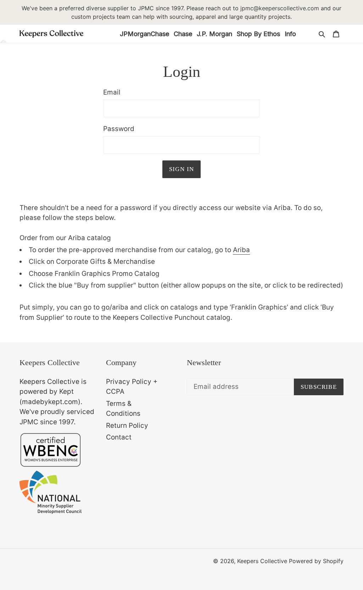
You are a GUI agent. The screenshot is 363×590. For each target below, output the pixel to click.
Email (112, 92)
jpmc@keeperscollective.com (279, 8)
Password (118, 129)
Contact (119, 437)
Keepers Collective (262, 561)
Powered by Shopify (316, 561)
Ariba (241, 250)
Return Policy (127, 425)
